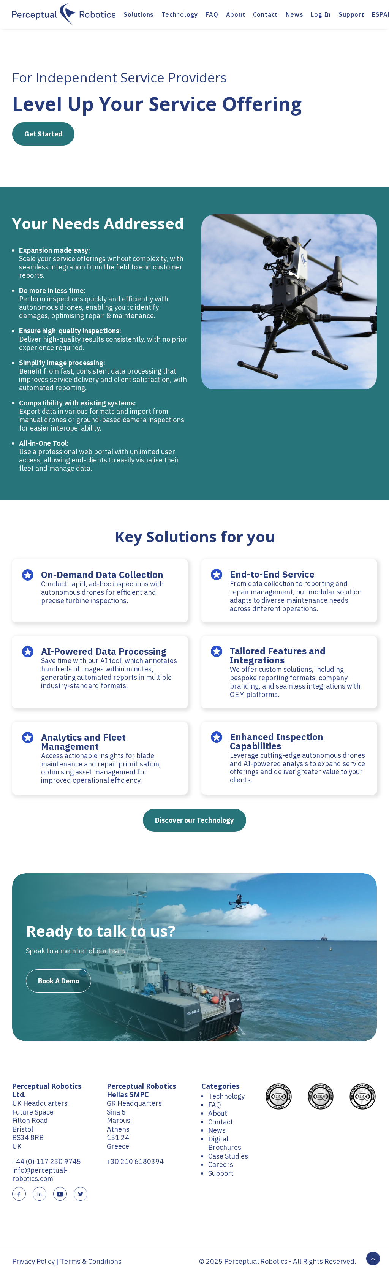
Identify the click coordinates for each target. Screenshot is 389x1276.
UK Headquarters (40, 1103)
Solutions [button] (138, 14)
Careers (220, 1164)
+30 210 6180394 (135, 1161)
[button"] (19, 1194)
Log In (321, 14)
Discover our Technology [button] (194, 820)
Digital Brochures (224, 1143)
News (294, 14)
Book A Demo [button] (58, 981)
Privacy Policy (33, 1261)
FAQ (212, 14)
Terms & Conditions (91, 1261)
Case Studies (228, 1156)
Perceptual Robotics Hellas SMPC (141, 1090)
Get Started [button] (43, 134)
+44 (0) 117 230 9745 (46, 1161)
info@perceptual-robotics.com (40, 1174)
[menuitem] (138, 14)
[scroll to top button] (373, 1258)
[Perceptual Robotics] (63, 14)
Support (351, 14)
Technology (179, 14)
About (235, 14)
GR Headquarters (134, 1103)
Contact (265, 14)
